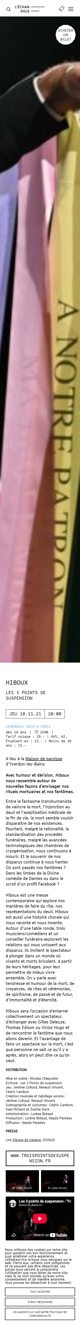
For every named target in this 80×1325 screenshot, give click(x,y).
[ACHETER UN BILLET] (65, 43)
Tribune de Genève (26, 1140)
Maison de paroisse (43, 758)
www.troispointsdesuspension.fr (40, 1158)
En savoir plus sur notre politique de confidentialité (40, 1314)
